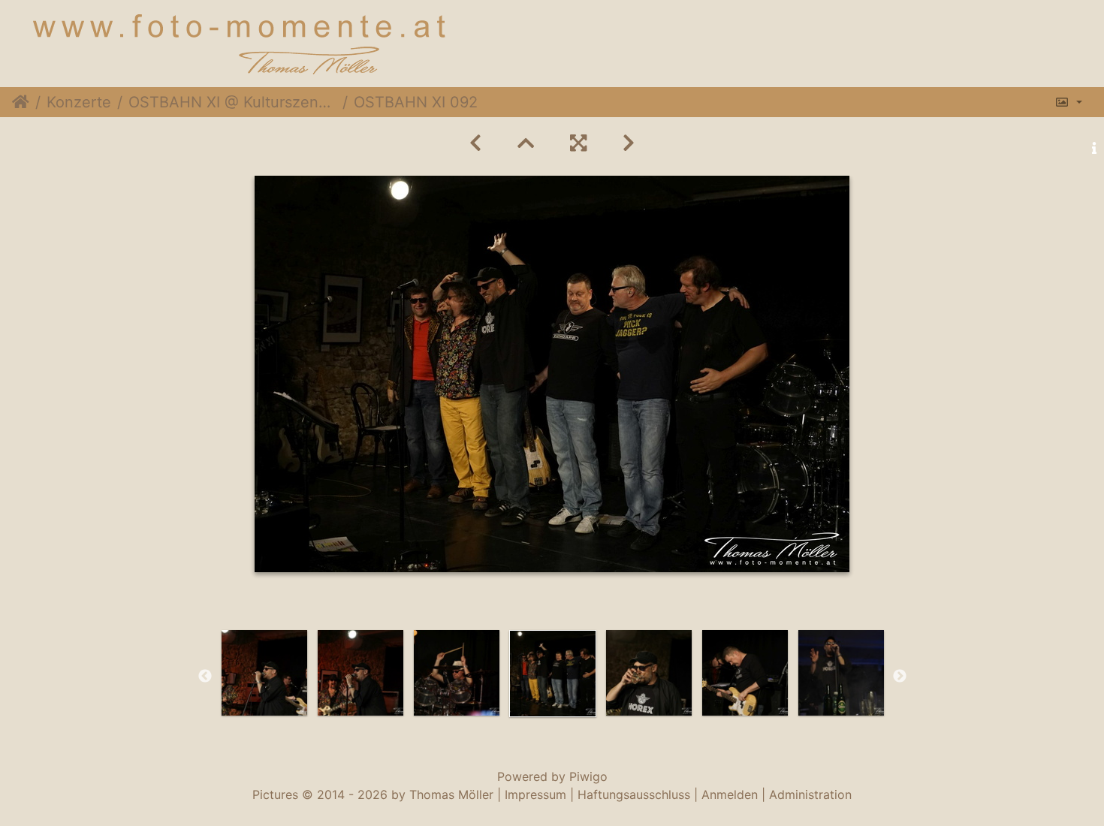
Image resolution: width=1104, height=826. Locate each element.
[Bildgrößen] (1068, 102)
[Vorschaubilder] (525, 143)
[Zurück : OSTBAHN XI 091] (475, 143)
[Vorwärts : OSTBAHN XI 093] (629, 143)
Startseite (20, 102)
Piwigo (588, 776)
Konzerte (79, 102)
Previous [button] (205, 676)
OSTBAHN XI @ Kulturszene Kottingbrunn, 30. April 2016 (232, 102)
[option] (264, 673)
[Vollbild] (578, 143)
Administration (810, 794)
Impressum (535, 794)
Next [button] (899, 676)
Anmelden (729, 794)
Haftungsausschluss (634, 794)
